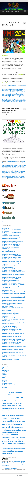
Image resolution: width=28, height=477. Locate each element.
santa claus (4, 100)
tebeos (3, 377)
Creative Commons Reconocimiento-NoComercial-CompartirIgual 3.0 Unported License (13, 464)
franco (11, 411)
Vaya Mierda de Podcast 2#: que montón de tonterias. (13, 358)
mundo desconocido (10, 434)
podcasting (20, 439)
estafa (4, 408)
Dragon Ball (19, 167)
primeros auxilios (5, 175)
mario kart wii (20, 427)
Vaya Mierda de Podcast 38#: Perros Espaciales (12, 270)
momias (14, 96)
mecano (6, 96)
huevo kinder (4, 93)
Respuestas (13, 102)
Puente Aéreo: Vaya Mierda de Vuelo (9, 258)
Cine (4, 400)
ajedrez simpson (22, 162)
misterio (20, 430)
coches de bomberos (18, 165)
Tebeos (21, 177)
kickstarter (14, 421)
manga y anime (5, 370)
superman (4, 101)
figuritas (12, 169)
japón (14, 418)
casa (15, 397)
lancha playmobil (9, 94)
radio (19, 441)
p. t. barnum (19, 437)
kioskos (17, 170)
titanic (24, 177)
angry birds (4, 394)
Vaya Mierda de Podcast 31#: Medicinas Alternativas (13, 283)
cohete (8, 401)
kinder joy (4, 94)
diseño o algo (5, 368)
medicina (5, 430)
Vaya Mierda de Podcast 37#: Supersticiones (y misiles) (13, 271)
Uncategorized (5, 379)
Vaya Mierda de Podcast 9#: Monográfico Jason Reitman (14, 340)
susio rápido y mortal (6, 376)
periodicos (12, 173)
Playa (13, 439)
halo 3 (17, 412)
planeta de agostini (18, 173)
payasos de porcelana (18, 172)
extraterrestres (11, 408)
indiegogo (20, 415)
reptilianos (13, 443)
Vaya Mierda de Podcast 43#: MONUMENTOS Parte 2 (13, 260)
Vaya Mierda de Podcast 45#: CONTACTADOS (11, 255)
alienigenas (15, 392)
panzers (12, 172)
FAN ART (19, 14)
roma (23, 443)
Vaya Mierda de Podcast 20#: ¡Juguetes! (10, 24)
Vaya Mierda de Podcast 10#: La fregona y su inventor (13, 339)
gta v (12, 413)
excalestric (4, 91)
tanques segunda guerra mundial (13, 177)
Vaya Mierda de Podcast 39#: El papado (10, 268)
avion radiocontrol (18, 164)
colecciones (14, 166)
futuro (14, 411)
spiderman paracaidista (21, 100)
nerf (14, 98)
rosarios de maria (18, 176)
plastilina (8, 99)
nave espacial (7, 98)
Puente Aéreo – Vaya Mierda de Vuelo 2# (10, 235)
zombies (9, 453)
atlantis (12, 86)
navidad (11, 98)
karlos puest (6, 421)
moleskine (10, 96)
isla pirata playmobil (16, 93)
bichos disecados (10, 165)
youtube (4, 453)
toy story (20, 101)
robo (18, 443)
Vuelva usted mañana (6, 310)
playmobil (12, 99)
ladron (3, 424)
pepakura (4, 373)
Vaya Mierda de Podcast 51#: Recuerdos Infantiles (12, 241)
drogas (20, 403)
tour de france (8, 448)
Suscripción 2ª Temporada (7, 306)
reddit (22, 441)
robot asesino (12, 176)
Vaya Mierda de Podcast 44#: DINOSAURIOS (11, 257)
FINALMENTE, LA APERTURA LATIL (9, 326)
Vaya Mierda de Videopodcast (8, 384)
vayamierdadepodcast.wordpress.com (9, 468)
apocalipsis (18, 394)
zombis (13, 453)
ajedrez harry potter (14, 162)
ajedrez (8, 162)
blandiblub (18, 88)
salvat (23, 176)
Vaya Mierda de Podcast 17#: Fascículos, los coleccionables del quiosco (10, 111)
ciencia (19, 397)
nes (11, 437)
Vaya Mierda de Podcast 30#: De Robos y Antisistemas (13, 284)
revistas (7, 176)
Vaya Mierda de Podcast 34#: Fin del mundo (11, 277)
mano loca (19, 95)
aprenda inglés (12, 164)
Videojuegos (4, 387)
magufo (18, 423)
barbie (23, 86)
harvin (19, 412)
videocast (4, 386)
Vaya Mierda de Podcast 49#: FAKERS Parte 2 (11, 244)
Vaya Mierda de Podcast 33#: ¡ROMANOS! (11, 278)
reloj (9, 443)
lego (14, 94)
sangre (6, 446)
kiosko (14, 170)
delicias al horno (8, 167)
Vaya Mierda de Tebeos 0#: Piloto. (9, 317)
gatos (18, 411)
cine (3, 367)
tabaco (16, 446)
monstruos (5, 432)
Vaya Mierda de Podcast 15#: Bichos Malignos (11, 325)
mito (24, 430)
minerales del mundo (6, 171)
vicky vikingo (4, 178)
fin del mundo (5, 411)
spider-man (9, 100)
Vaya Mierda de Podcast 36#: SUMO (9, 273)
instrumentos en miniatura (7, 170)
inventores (6, 418)
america (20, 392)
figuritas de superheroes (19, 169)
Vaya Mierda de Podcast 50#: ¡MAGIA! (10, 242)
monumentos (11, 432)
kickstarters (22, 421)
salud (3, 446)
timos (4, 448)
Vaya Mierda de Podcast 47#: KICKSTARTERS (11, 252)
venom (24, 101)
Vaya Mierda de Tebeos (7, 383)
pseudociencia (13, 441)
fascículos (9, 169)
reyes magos (22, 99)
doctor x (17, 90)
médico (19, 434)
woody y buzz (4, 102)
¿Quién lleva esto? (9, 11)
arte (22, 395)
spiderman (14, 100)
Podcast (16, 439)
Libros (20, 170)
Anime (8, 395)
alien (10, 392)
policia (4, 441)
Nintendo (13, 437)
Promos (3, 14)
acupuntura (4, 392)
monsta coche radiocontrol (16, 171)
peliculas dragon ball (6, 173)
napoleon (4, 437)
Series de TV (4, 374)
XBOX (9, 102)
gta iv (9, 413)
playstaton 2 (16, 99)
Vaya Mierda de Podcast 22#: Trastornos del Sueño (12, 307)
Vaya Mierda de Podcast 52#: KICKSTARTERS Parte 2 (13, 240)
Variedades (4, 380)
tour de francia (14, 448)
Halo (14, 412)
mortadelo (18, 96)
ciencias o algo (5, 366)
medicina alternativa (13, 430)
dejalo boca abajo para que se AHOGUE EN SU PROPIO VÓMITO (13, 90)
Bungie (12, 397)
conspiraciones (14, 401)
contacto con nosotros (11, 471)
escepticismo (11, 405)
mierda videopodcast (6, 371)
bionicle (13, 88)
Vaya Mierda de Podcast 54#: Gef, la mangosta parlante (13, 237)
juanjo (18, 418)
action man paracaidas (6, 86)
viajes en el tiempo (5, 451)
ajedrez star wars (5, 164)
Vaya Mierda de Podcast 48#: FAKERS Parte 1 (11, 245)
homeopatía (13, 415)
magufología (8, 427)
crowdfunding (6, 403)
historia (5, 415)
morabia (16, 432)
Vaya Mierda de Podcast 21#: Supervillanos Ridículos (13, 309)
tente (17, 101)
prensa (7, 441)
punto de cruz (11, 175)
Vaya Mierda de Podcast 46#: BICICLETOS (11, 254)
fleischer (14, 91)
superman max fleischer (11, 101)
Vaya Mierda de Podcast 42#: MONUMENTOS (11, 261)
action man (23, 85)
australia (9, 397)
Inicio (3, 11)
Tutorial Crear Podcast (11, 14)
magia (12, 424)
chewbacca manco (9, 89)
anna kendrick (13, 394)
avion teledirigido (18, 86)
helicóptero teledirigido (20, 91)
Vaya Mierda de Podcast (12, 85)
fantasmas (19, 408)
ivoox (12, 418)
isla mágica (10, 93)
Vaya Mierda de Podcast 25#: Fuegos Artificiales (12, 299)
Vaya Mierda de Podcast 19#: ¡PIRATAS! (10, 313)
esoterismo (18, 405)
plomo (24, 173)
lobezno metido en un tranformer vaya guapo (13, 95)
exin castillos (9, 91)
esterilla (20, 90)
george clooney (5, 412)
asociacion (5, 398)
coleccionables (8, 166)
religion (5, 443)
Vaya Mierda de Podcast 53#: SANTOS (10, 238)
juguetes (22, 93)
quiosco (16, 175)
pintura (23, 437)
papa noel (18, 98)
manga (16, 427)
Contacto (17, 11)
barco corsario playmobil (7, 88)
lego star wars (18, 94)
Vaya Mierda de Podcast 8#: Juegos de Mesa (11, 342)
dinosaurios (14, 167)
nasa (8, 437)
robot (20, 443)
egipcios (4, 405)
